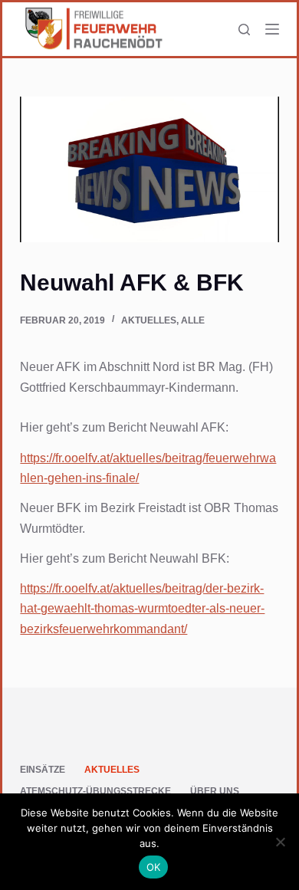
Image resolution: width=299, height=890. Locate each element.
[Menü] (272, 29)
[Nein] (280, 841)
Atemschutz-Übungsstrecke (95, 791)
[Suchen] (244, 29)
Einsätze (42, 769)
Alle (193, 320)
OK (153, 867)
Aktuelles (148, 320)
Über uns (214, 791)
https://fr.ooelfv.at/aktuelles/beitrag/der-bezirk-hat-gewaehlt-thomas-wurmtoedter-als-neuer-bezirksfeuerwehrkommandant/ (142, 608)
